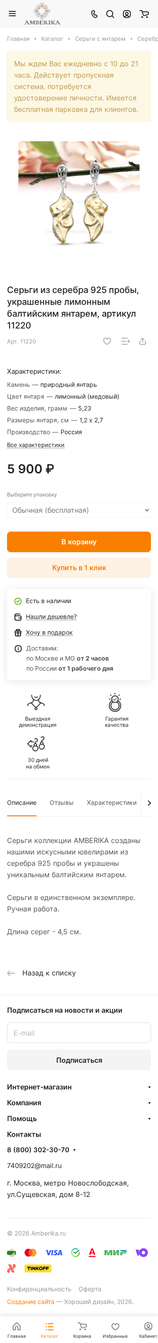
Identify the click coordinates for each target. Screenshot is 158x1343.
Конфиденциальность (39, 1289)
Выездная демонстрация (38, 722)
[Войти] (127, 13)
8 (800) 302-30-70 (38, 1150)
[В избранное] (107, 341)
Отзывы (62, 802)
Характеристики (111, 802)
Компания (24, 1102)
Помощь (22, 1118)
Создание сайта (30, 1301)
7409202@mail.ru (34, 1165)
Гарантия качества (117, 722)
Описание (21, 802)
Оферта (90, 1289)
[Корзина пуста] (144, 13)
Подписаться (79, 1060)
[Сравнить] (126, 341)
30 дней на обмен (38, 763)
